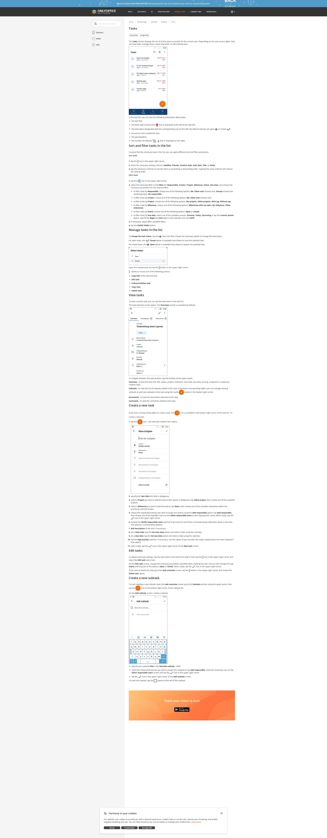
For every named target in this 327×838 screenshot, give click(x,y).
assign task (144, 35)
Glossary (99, 32)
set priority (133, 35)
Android (154, 22)
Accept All (147, 827)
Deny (112, 827)
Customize (129, 827)
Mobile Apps (142, 22)
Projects (164, 22)
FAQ (98, 44)
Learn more (196, 822)
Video (98, 38)
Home (131, 22)
